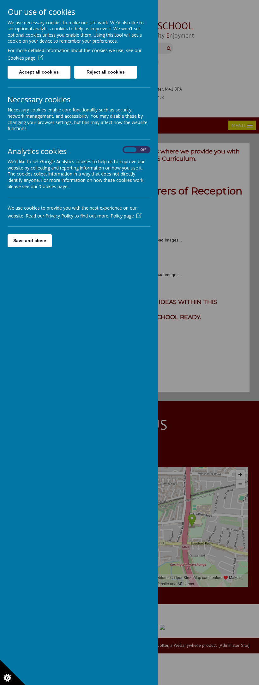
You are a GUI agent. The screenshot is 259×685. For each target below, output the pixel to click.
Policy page (122, 216)
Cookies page (21, 58)
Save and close (29, 240)
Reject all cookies (106, 71)
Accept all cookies (39, 71)
